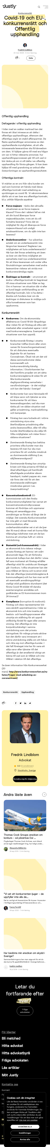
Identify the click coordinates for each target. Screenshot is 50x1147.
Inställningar (25, 1133)
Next (44, 794)
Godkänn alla (25, 1127)
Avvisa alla (25, 1139)
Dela (31, 58)
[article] (25, 827)
